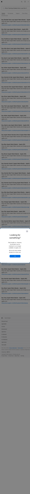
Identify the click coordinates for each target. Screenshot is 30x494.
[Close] (27, 231)
